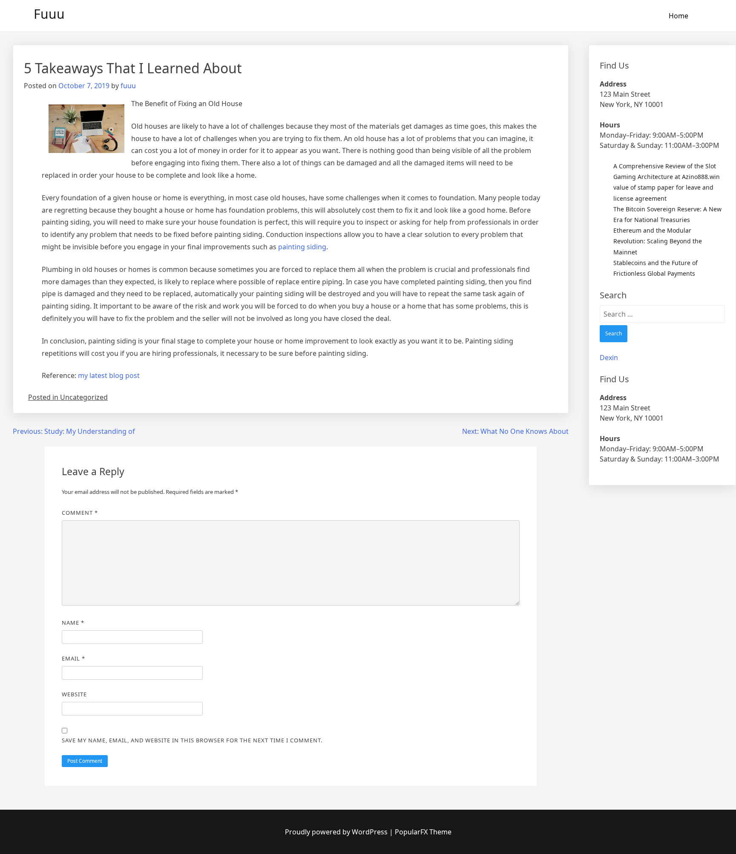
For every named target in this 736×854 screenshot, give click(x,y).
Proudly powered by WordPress (337, 832)
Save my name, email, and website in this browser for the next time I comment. (192, 740)
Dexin (609, 357)
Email (73, 658)
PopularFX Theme (423, 832)
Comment (80, 512)
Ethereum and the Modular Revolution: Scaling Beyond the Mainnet (657, 241)
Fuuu (49, 14)
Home (678, 15)
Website (74, 694)
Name (73, 622)
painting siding (302, 246)
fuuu (128, 85)
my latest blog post (109, 375)
